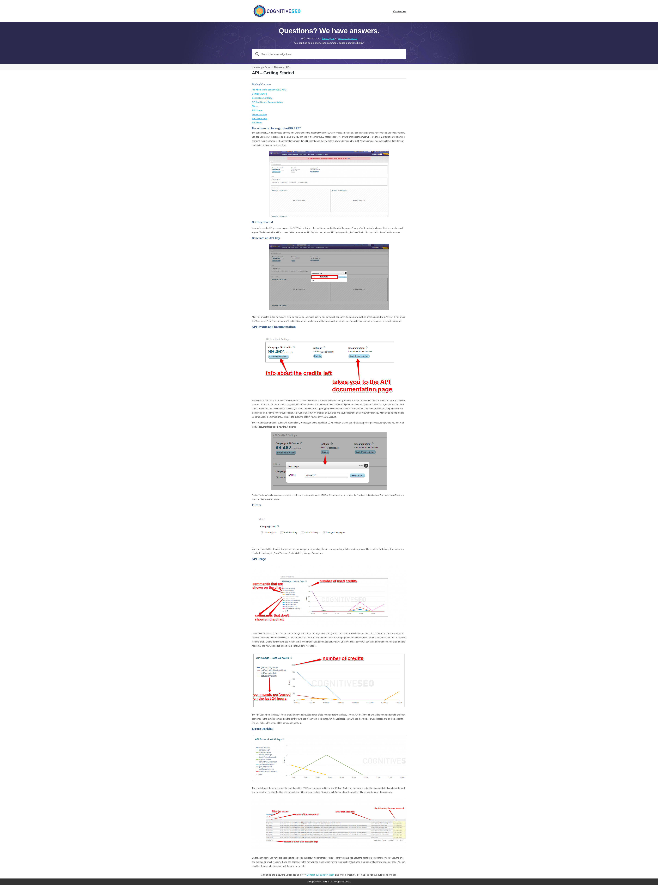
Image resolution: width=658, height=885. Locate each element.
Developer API (282, 67)
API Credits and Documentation (267, 102)
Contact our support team (320, 874)
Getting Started (259, 94)
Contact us (399, 11)
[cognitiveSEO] (277, 11)
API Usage (257, 110)
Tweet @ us (328, 38)
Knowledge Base (261, 67)
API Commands (259, 118)
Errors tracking (259, 114)
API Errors (257, 123)
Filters (255, 106)
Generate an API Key (262, 98)
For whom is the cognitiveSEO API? (269, 90)
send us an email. (347, 38)
